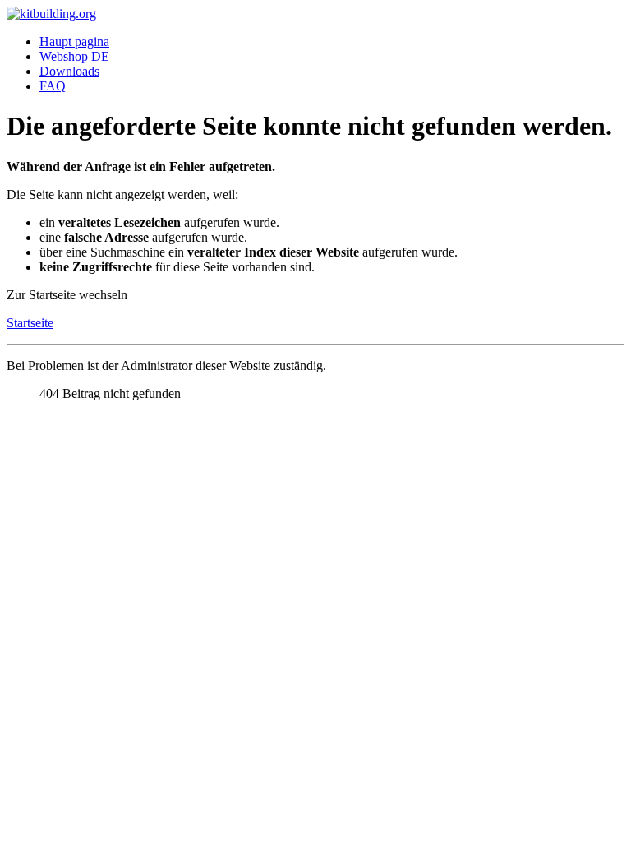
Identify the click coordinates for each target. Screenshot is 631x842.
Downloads (69, 71)
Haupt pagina (74, 42)
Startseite (30, 323)
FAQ (52, 86)
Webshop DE (74, 56)
